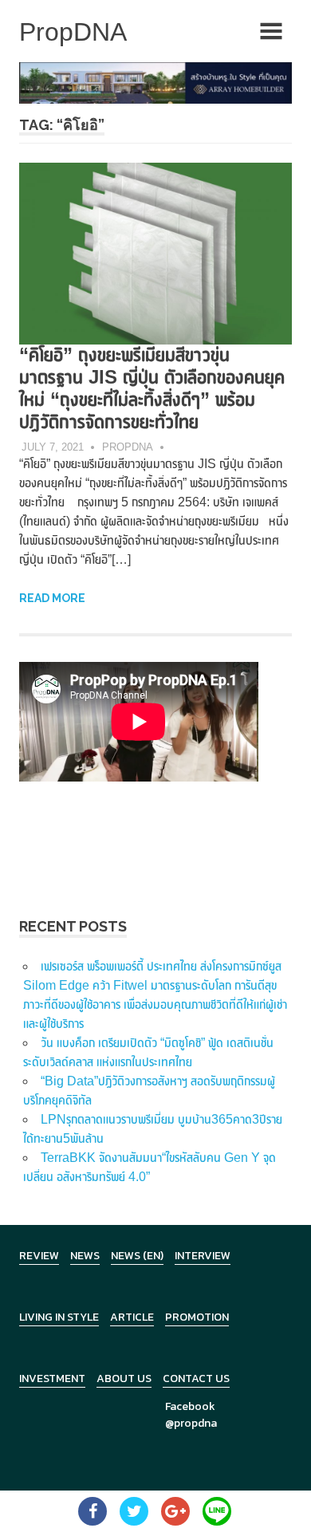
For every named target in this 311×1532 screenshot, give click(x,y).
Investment (52, 1378)
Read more (52, 598)
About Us (124, 1378)
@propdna (191, 1423)
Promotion (197, 1317)
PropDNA (127, 447)
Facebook (190, 1406)
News (85, 1255)
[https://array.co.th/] (155, 82)
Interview (202, 1255)
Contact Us (196, 1378)
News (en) (137, 1255)
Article (132, 1317)
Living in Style (59, 1317)
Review (39, 1255)
